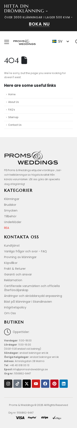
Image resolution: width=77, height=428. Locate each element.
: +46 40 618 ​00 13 (16, 365)
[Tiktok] (17, 384)
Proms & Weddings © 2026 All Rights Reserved (38, 405)
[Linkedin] (64, 384)
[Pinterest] (54, 384)
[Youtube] (36, 384)
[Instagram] (8, 384)
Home (11, 94)
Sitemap (13, 117)
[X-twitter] (27, 384)
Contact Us (15, 125)
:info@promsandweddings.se (26, 369)
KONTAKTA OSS (21, 237)
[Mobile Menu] (8, 42)
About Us (13, 102)
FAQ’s (11, 109)
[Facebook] (45, 384)
